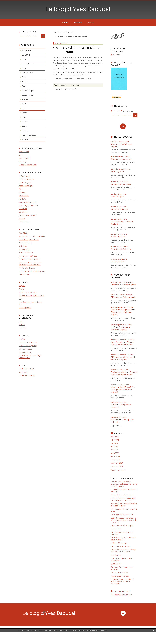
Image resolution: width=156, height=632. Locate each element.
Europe (24, 81)
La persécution (117, 261)
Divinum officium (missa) (28, 346)
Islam (24, 104)
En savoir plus (103, 630)
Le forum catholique (26, 179)
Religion (25, 139)
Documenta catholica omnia (29, 259)
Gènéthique (23, 212)
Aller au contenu (7, 2)
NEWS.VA (22, 199)
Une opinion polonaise (121, 184)
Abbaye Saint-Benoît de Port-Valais (32, 236)
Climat (24, 59)
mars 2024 (115, 453)
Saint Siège (23, 161)
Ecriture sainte (27, 72)
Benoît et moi (24, 152)
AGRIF (21, 155)
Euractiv (22, 218)
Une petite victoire (119, 209)
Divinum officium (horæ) (28, 342)
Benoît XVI (26, 55)
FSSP (20, 321)
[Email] (123, 126)
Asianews (22, 192)
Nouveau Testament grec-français (31, 295)
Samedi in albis (58, 32)
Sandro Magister (25, 182)
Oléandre (115, 285)
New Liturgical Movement (28, 205)
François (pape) (28, 90)
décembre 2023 (117, 463)
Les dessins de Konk (26, 369)
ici (92, 79)
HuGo (113, 404)
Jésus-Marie (23, 233)
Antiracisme (26, 50)
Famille (24, 86)
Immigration (26, 99)
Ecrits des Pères (25, 274)
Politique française (29, 135)
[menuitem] (65, 22)
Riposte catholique (26, 186)
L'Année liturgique (25, 349)
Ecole (24, 68)
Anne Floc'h (23, 372)
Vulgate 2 (22, 289)
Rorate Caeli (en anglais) (28, 202)
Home (65, 22)
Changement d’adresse (121, 159)
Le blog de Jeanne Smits (28, 165)
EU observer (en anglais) (28, 215)
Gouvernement (27, 95)
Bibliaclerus (23, 246)
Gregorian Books (25, 352)
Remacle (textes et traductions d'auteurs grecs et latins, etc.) (30, 263)
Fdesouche (23, 209)
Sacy (20, 299)
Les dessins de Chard (27, 375)
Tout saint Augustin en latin (29, 239)
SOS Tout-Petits (24, 158)
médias (24, 126)
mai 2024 (114, 446)
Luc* (113, 327)
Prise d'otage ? (117, 196)
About (91, 22)
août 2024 (115, 437)
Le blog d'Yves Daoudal (78, 9)
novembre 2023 (117, 466)
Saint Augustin (117, 171)
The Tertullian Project (27, 268)
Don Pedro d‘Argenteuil (121, 310)
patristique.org (24, 249)
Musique (25, 130)
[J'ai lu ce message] (154, 630)
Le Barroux (23, 328)
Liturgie (24, 117)
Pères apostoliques (26, 252)
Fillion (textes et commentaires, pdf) (30, 303)
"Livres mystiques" (25, 243)
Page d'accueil (71, 32)
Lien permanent (61, 85)
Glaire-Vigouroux (25, 307)
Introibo (22, 324)
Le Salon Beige (24, 176)
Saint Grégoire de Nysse (28, 256)
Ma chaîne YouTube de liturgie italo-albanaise (30, 356)
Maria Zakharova (118, 236)
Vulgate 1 (22, 286)
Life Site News (24, 222)
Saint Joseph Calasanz (121, 249)
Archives (78, 22)
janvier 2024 (115, 460)
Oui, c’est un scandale (77, 47)
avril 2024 (114, 450)
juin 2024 (114, 443)
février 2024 (115, 456)
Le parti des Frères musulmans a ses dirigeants (71, 36)
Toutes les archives (118, 470)
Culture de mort (28, 64)
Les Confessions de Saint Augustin (32, 271)
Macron (25, 121)
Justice (24, 108)
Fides (21, 189)
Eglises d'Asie (24, 195)
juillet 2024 (115, 440)
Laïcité (24, 113)
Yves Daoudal (117, 342)
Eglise (24, 77)
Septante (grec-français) (28, 292)
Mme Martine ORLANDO (122, 387)
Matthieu (115, 419)
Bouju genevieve (118, 372)
